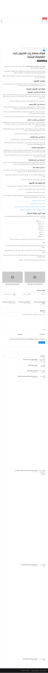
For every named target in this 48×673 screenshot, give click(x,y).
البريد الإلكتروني (42, 334)
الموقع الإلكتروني (20, 334)
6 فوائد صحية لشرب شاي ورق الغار (8, 302)
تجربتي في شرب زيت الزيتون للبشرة (37, 203)
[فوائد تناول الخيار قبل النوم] (41, 372)
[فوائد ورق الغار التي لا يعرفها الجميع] (38, 297)
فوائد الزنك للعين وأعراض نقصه (24, 302)
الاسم (44, 329)
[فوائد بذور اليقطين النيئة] (41, 367)
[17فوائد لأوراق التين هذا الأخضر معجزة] (41, 361)
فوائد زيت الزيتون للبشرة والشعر (38, 200)
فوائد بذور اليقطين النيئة (32, 365)
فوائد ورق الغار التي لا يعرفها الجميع (39, 302)
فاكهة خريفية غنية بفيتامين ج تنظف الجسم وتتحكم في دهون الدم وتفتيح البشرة (29, 206)
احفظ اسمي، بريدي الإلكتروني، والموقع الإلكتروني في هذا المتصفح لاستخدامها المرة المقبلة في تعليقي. (26, 338)
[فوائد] (42, 21)
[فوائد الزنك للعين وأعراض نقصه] (23, 297)
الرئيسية (42, 47)
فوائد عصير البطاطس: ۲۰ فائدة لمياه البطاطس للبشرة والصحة (32, 209)
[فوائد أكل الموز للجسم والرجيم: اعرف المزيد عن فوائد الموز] (41, 516)
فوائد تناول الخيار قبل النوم (32, 371)
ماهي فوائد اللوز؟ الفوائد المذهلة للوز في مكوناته (27, 376)
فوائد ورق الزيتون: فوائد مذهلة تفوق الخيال (29, 565)
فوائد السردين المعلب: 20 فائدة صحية (30, 659)
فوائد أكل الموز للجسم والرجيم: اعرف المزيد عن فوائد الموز (26, 470)
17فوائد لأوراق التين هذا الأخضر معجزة (30, 359)
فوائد (40, 47)
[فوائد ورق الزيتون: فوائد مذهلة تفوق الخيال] (41, 610)
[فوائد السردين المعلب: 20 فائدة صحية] (41, 660)
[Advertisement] (24, 8)
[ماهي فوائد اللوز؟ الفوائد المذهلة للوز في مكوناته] (41, 422)
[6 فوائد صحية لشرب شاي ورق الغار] (8, 297)
